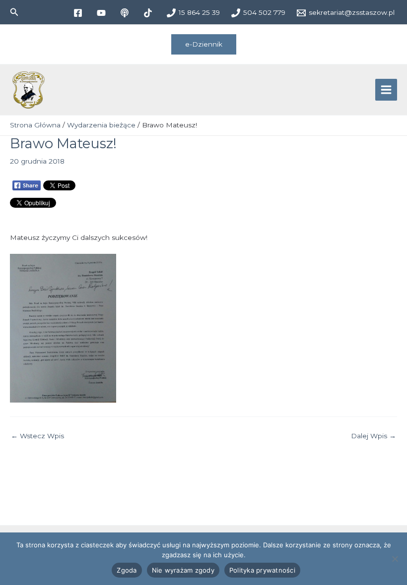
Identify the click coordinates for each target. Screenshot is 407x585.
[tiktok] (149, 12)
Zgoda (126, 570)
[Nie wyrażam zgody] (395, 559)
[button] (14, 12)
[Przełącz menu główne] (386, 90)
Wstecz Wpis (37, 436)
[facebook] (79, 12)
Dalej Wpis (373, 436)
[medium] (126, 12)
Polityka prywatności (262, 570)
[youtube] (102, 12)
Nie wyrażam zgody (183, 570)
